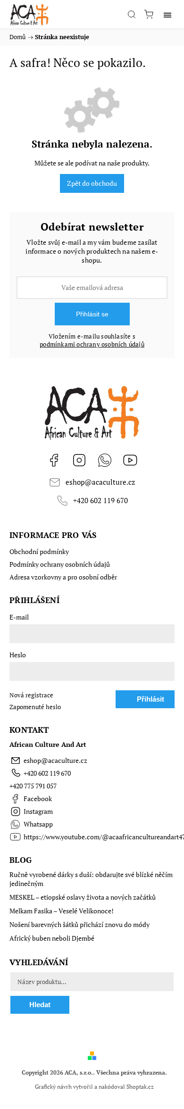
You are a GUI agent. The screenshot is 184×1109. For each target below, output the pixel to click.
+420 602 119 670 (100, 500)
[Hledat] (132, 14)
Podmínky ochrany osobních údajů (59, 564)
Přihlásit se (92, 314)
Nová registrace (31, 695)
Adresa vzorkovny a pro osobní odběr (63, 576)
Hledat (39, 1005)
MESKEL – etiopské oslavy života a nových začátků (82, 897)
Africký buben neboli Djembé (51, 938)
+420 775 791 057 (33, 785)
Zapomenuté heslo (35, 707)
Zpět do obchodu (92, 183)
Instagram (79, 460)
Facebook (54, 460)
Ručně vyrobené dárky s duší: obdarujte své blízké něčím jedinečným (91, 879)
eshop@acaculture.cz (100, 482)
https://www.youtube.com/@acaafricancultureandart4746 (130, 460)
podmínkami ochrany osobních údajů (92, 344)
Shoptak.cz (140, 1086)
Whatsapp (105, 460)
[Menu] (167, 14)
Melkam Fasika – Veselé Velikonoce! (61, 910)
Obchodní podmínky (39, 551)
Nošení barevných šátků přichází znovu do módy (79, 924)
